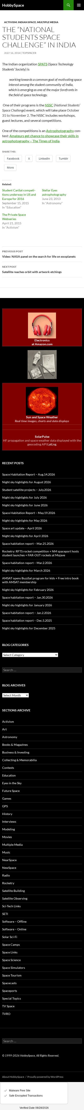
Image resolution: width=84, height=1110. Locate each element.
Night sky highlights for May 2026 (24, 520)
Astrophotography (60, 131)
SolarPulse (42, 436)
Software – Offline (14, 921)
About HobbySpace (13, 1076)
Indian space (27, 22)
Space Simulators (13, 967)
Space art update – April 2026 (22, 528)
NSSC (49, 105)
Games (6, 798)
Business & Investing (15, 752)
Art (4, 729)
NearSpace (9, 860)
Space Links (9, 952)
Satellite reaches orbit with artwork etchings (32, 269)
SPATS (42, 64)
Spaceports (9, 991)
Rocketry (8, 883)
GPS (5, 806)
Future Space (11, 791)
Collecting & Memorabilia (19, 760)
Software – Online (14, 929)
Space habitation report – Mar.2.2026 (27, 563)
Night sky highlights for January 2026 (27, 605)
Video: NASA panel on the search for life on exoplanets (39, 254)
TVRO (6, 1014)
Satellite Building (13, 891)
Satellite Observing (14, 898)
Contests (8, 767)
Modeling (8, 829)
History (7, 814)
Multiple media (47, 22)
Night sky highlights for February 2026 (28, 590)
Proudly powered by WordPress (45, 1076)
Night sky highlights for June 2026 (25, 505)
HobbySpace (13, 5)
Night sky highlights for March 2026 (26, 570)
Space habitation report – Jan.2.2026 (26, 613)
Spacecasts (9, 983)
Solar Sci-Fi (9, 937)
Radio (6, 875)
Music (6, 852)
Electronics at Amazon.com (42, 342)
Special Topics (11, 998)
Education (9, 775)
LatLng (51, 444)
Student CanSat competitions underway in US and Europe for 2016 (19, 194)
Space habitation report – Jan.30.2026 (27, 597)
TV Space (8, 1006)
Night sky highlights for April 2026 (25, 536)
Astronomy (9, 737)
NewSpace (9, 867)
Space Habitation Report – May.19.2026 (28, 513)
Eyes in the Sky (12, 783)
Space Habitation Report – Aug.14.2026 (28, 474)
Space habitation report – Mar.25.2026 (28, 543)
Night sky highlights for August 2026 (26, 482)
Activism (10, 22)
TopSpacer (29, 52)
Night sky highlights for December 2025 (28, 628)
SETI (5, 914)
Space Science (11, 960)
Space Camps (11, 944)
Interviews (9, 821)
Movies (7, 837)
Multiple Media (12, 844)
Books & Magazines (15, 744)
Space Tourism (12, 975)
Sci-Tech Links (11, 906)
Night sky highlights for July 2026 (24, 497)
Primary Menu (79, 5)
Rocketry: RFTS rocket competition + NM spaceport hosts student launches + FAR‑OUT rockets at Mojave (40, 553)
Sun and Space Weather (42, 417)
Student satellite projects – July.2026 (26, 490)
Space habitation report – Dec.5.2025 (27, 620)
